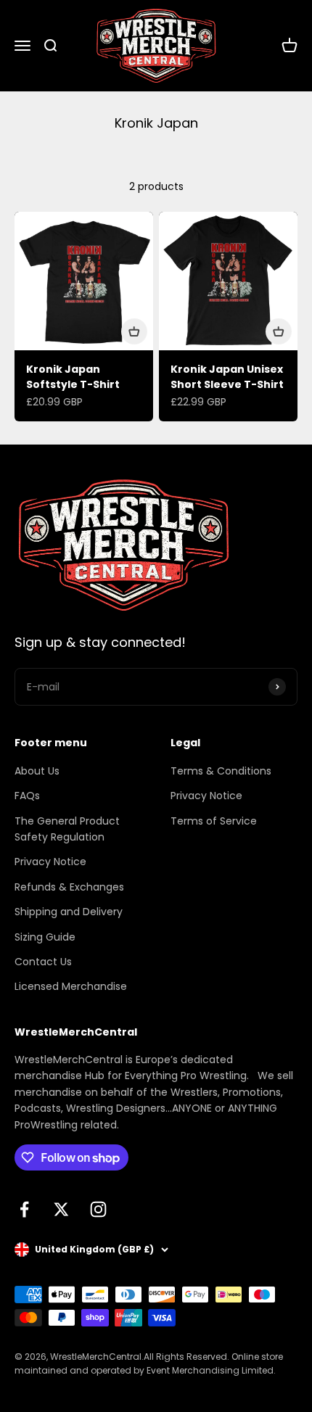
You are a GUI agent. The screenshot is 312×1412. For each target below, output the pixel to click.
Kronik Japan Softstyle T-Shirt (73, 377)
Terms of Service (214, 821)
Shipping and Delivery (69, 911)
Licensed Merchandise (71, 986)
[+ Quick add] (134, 331)
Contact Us (43, 961)
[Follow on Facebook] (24, 1209)
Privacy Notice (50, 861)
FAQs (27, 795)
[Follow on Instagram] (98, 1209)
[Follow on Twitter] (61, 1209)
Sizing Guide (45, 937)
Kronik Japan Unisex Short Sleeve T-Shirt (227, 377)
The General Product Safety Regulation (67, 829)
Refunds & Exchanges (69, 887)
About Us (37, 771)
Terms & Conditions (221, 771)
